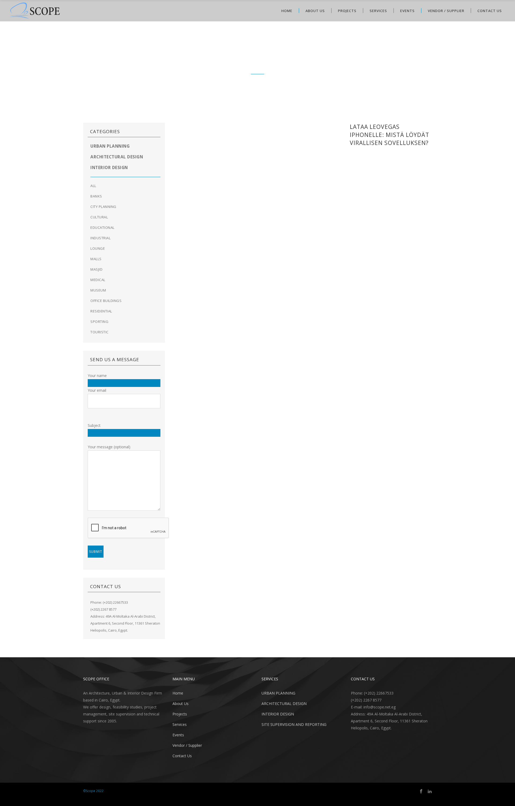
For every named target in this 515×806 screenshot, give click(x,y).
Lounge (97, 248)
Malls (96, 258)
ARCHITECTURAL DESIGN (284, 703)
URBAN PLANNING (278, 693)
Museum (98, 290)
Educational (102, 227)
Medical (97, 279)
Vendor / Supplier (187, 745)
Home (177, 693)
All (93, 185)
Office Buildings (106, 300)
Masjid (96, 269)
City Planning (103, 206)
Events (178, 734)
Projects (179, 714)
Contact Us (182, 755)
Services (179, 724)
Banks (96, 196)
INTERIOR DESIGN (278, 714)
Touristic (99, 332)
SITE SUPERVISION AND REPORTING (294, 724)
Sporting (99, 321)
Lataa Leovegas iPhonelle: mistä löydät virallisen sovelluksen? (389, 135)
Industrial (100, 238)
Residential (101, 311)
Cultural (99, 217)
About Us (180, 703)
